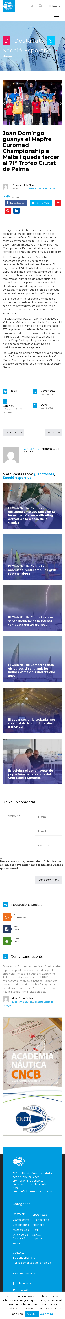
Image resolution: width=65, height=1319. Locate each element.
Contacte (18, 1252)
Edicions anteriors (24, 1257)
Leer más (46, 1314)
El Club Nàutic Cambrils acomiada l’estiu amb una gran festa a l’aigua (32, 570)
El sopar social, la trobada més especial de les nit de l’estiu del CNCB (31, 723)
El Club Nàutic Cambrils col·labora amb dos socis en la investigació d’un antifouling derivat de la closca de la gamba (31, 515)
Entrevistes (39, 1214)
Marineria (38, 1224)
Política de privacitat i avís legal (32, 1262)
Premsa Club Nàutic (24, 185)
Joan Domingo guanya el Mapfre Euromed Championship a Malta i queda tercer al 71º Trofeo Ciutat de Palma (31, 151)
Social (16, 1243)
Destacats (29, 40)
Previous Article (13, 432)
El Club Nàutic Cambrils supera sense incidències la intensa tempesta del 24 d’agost (32, 621)
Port (35, 1229)
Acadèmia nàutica (22, 1001)
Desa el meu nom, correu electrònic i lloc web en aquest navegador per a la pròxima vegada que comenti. (31, 865)
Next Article (54, 432)
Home (7, 56)
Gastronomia (21, 1224)
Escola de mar (22, 1219)
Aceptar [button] (31, 1314)
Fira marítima (40, 1219)
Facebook (25, 1283)
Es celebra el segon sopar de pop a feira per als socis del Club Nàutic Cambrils (30, 774)
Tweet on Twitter (43, 203)
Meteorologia (21, 1229)
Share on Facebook (17, 203)
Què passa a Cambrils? (20, 1236)
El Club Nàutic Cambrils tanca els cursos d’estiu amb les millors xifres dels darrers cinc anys (32, 670)
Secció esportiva (27, 50)
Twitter (24, 1289)
